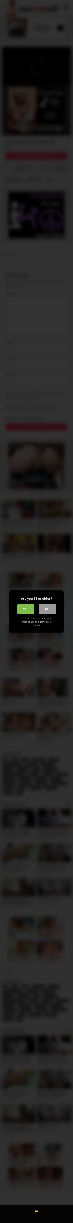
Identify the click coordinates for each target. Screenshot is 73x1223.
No (47, 609)
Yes (25, 609)
